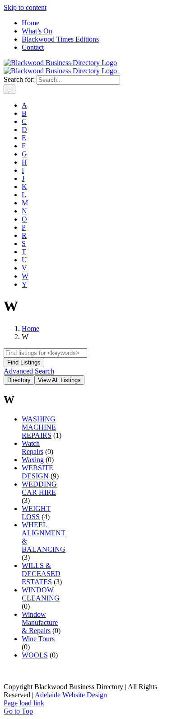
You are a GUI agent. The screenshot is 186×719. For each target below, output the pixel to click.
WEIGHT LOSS (36, 512)
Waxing (33, 460)
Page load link (24, 703)
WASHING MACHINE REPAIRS (39, 427)
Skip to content (25, 7)
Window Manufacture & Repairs (40, 622)
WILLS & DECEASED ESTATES (41, 574)
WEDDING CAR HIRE (39, 488)
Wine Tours (38, 639)
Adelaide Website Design (71, 695)
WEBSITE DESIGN (37, 472)
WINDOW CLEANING (41, 594)
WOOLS (35, 655)
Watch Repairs (32, 447)
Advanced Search (29, 371)
